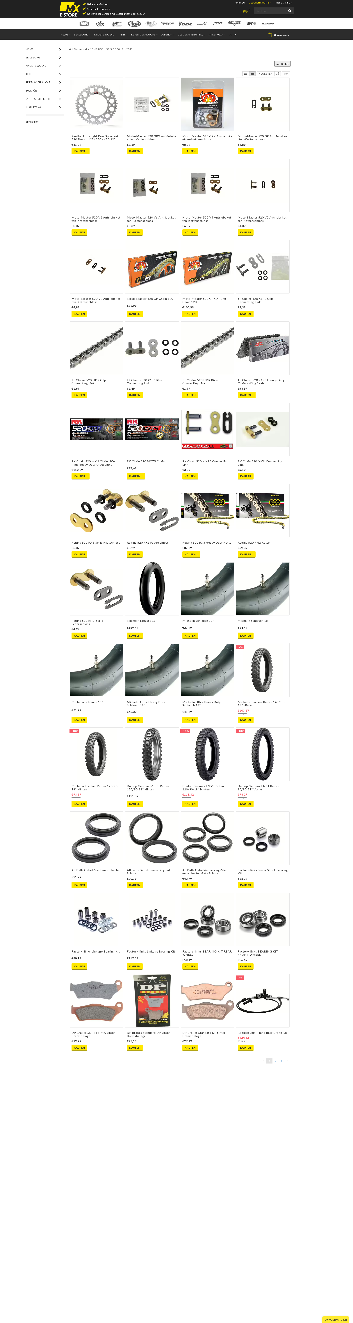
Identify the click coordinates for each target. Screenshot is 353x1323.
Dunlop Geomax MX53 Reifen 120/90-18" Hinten (148, 787)
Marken (240, 2)
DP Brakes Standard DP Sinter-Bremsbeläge (149, 1034)
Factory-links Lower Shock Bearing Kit (263, 871)
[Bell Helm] (151, 23)
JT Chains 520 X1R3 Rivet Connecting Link (145, 381)
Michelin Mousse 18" (142, 620)
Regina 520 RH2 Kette (254, 542)
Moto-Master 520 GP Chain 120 (150, 298)
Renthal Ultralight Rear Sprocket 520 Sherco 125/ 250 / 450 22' (95, 137)
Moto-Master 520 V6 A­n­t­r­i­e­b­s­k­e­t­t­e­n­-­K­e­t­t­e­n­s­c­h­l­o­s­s (97, 219)
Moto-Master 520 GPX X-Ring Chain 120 (204, 300)
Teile (123, 34)
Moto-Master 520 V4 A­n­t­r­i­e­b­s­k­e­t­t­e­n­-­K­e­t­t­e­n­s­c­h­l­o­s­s (207, 219)
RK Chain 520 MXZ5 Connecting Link (205, 462)
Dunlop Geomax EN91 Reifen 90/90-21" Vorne (258, 787)
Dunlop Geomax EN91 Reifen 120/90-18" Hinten (203, 787)
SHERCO (98, 49)
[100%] (84, 23)
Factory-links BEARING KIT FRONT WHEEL (258, 953)
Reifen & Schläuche (143, 34)
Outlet (233, 34)
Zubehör (166, 34)
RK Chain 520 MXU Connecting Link (260, 462)
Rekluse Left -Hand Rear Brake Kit (262, 1032)
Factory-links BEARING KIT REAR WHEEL (207, 953)
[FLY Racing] (167, 23)
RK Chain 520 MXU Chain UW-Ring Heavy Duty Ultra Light (93, 462)
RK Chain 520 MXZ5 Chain (146, 461)
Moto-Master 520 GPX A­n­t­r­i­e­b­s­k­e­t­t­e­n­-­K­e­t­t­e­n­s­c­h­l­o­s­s (151, 137)
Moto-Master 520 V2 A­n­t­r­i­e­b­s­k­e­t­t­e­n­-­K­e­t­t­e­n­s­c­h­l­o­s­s (263, 219)
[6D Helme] (100, 23)
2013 (129, 49)
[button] (279, 35)
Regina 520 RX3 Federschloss (148, 542)
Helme (65, 34)
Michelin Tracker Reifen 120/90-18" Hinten (95, 787)
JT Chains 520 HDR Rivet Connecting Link (200, 381)
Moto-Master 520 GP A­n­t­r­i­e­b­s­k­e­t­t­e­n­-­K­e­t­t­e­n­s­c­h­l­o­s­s (262, 137)
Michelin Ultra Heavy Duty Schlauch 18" (146, 703)
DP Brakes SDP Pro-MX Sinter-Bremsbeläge (94, 1034)
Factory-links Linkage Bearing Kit (96, 951)
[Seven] (234, 23)
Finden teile (81, 49)
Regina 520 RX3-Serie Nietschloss (96, 542)
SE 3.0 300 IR (115, 49)
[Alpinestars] (117, 23)
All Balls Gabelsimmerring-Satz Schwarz (149, 871)
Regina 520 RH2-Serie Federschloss (87, 622)
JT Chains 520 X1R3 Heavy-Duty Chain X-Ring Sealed (261, 381)
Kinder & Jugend (104, 34)
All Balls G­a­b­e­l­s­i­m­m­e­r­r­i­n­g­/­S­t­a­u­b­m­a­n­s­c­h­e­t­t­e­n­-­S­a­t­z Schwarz (206, 871)
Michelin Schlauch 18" (198, 620)
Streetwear (215, 34)
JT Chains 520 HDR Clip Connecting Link (89, 381)
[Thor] (185, 23)
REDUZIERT (32, 122)
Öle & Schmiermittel (190, 34)
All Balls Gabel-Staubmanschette (95, 870)
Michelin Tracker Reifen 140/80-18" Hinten (261, 703)
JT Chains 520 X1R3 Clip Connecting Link (255, 300)
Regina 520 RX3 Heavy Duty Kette (206, 542)
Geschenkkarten (260, 2)
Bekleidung (81, 34)
